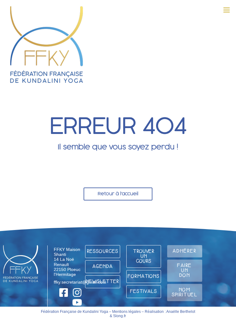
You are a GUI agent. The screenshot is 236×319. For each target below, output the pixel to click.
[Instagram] (77, 292)
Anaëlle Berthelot (180, 311)
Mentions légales (126, 311)
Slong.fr (119, 316)
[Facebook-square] (64, 292)
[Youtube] (77, 302)
